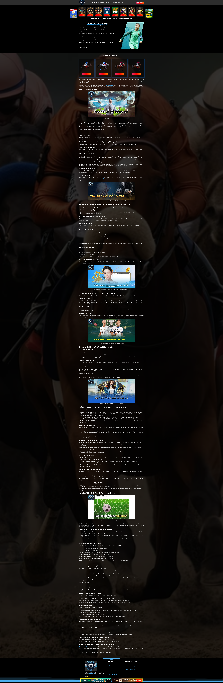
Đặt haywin (94, 15)
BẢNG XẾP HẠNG (113, 674)
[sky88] (73, 14)
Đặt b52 (143, 15)
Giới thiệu (128, 664)
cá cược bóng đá (116, 2)
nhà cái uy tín (95, 2)
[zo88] (127, 680)
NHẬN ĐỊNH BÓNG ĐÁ (114, 670)
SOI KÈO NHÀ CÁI (113, 668)
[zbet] (149, 14)
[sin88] (73, 10)
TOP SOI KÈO (112, 664)
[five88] (149, 10)
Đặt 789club (135, 15)
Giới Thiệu (102, 2)
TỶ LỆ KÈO (111, 666)
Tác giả (127, 675)
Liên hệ (127, 673)
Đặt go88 (127, 15)
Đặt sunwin (102, 15)
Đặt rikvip (119, 15)
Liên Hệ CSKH (108, 2)
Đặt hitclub (110, 15)
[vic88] (95, 680)
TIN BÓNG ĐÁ (112, 672)
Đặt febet (86, 15)
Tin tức (123, 2)
